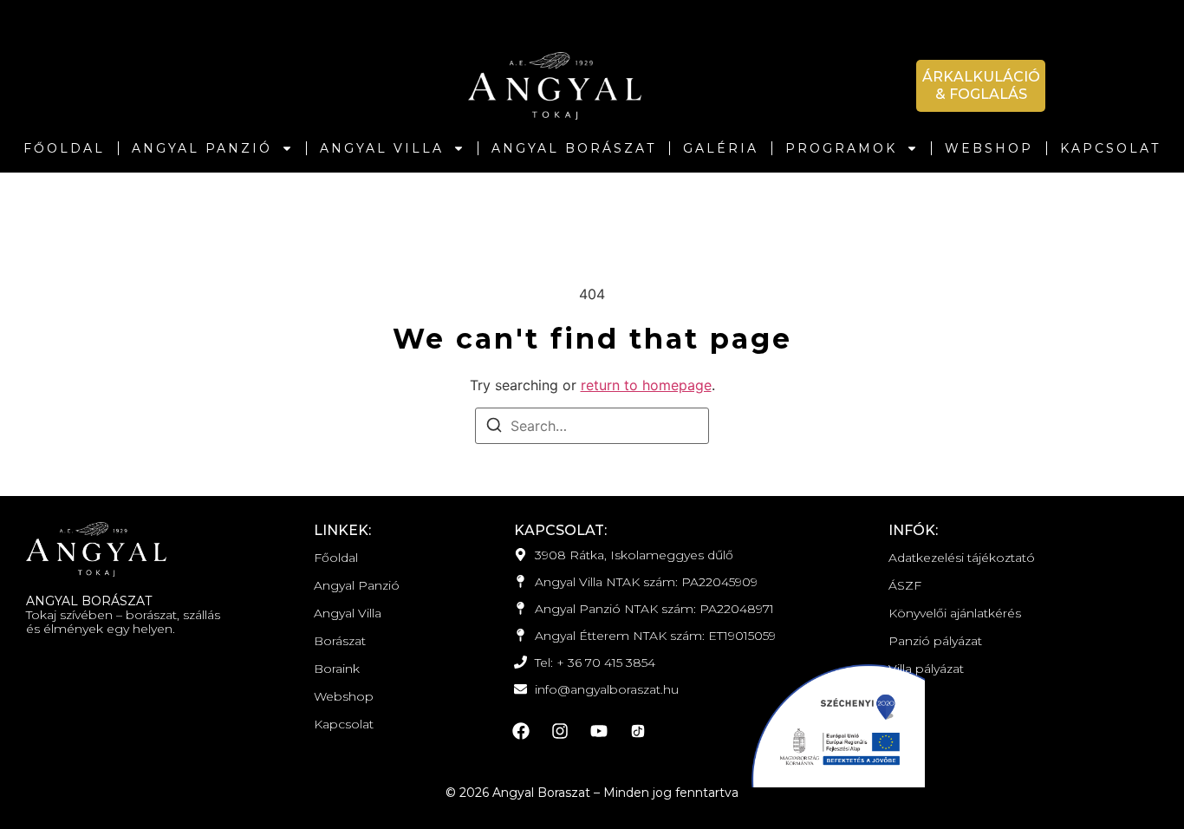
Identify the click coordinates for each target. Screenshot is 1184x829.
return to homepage (646, 385)
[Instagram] (560, 731)
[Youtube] (599, 731)
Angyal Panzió (202, 148)
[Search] (494, 427)
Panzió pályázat (935, 641)
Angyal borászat (573, 148)
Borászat (340, 641)
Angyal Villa (382, 148)
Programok (841, 148)
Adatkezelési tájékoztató (961, 557)
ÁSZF (904, 585)
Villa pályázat (926, 668)
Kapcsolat (1110, 148)
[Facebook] (521, 731)
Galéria (720, 148)
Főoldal (64, 148)
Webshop (989, 148)
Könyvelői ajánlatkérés (954, 613)
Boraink (337, 668)
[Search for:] (592, 426)
